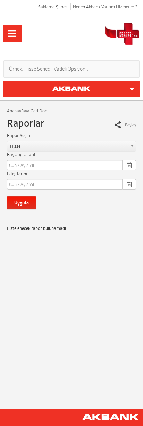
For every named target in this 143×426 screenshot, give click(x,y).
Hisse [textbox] (15, 146)
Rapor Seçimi (19, 135)
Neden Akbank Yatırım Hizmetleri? (105, 6)
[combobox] (71, 146)
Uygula (21, 203)
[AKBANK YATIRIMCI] (97, 34)
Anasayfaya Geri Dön (27, 110)
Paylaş (130, 124)
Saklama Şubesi (53, 6)
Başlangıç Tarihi (22, 154)
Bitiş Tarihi (17, 173)
